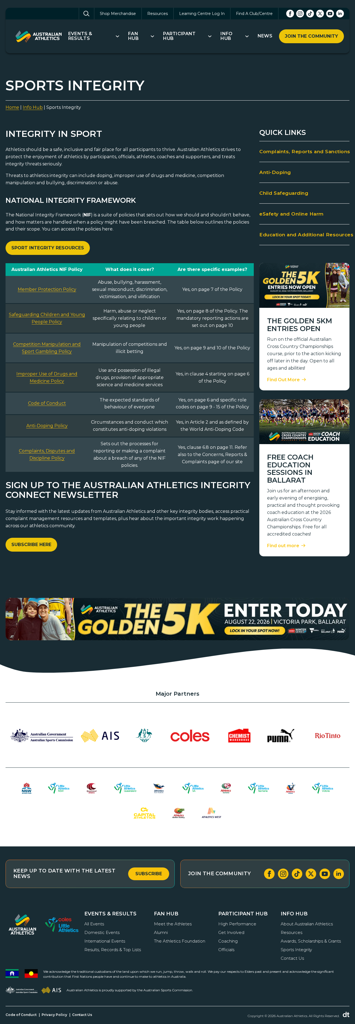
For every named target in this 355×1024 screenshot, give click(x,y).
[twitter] (320, 13)
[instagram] (300, 13)
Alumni (161, 932)
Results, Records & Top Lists (112, 950)
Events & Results (80, 36)
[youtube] (330, 13)
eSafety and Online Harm (291, 214)
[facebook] (290, 13)
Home (12, 107)
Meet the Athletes (173, 924)
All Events (94, 924)
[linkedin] (340, 13)
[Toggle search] (86, 13)
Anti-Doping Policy (47, 425)
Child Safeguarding (283, 193)
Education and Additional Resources (304, 234)
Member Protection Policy (47, 289)
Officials (226, 950)
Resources (157, 13)
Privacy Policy (54, 1015)
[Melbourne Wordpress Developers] (346, 1014)
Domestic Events (102, 932)
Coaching (228, 941)
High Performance (237, 924)
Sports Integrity (296, 950)
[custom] (310, 13)
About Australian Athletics (307, 924)
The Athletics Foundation (179, 941)
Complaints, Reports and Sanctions (304, 151)
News (265, 36)
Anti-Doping (275, 172)
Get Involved (231, 932)
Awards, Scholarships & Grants (311, 941)
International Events (104, 941)
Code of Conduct (47, 403)
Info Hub (226, 36)
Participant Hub (179, 36)
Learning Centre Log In (202, 13)
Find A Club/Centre (254, 13)
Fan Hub (133, 36)
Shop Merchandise (118, 13)
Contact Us (292, 958)
